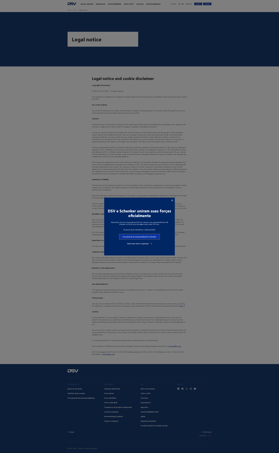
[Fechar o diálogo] (172, 200)
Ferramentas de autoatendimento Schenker (139, 236)
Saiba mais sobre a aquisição (138, 244)
